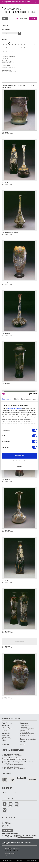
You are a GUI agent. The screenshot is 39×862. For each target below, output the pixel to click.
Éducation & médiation (28, 739)
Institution (5, 744)
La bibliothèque (24, 725)
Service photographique (27, 729)
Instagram (16, 806)
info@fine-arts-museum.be (25, 837)
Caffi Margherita (9, 70)
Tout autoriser (19, 455)
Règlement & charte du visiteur (8, 739)
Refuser (19, 466)
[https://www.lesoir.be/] (21, 778)
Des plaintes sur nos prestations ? (13, 848)
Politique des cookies (10, 856)
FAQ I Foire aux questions (7, 724)
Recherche (24, 723)
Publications (23, 727)
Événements (5, 735)
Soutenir (23, 742)
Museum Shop (6, 737)
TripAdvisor (4, 812)
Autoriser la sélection (19, 461)
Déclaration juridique (10, 853)
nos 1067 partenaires (14, 408)
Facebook (4, 806)
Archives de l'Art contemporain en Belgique (27, 732)
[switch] (34, 435)
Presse (22, 744)
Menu (5, 18)
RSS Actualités (6, 825)
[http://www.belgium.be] (12, 780)
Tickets (34, 18)
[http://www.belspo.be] (5, 780)
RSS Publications (7, 827)
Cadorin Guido (8, 66)
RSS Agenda (5, 822)
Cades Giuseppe (8, 61)
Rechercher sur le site (3, 792)
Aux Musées (6, 733)
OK (19, 33)
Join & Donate (23, 18)
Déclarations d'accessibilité (11, 850)
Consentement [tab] (6, 399)
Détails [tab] (16, 399)
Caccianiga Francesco (8, 57)
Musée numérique (25, 735)
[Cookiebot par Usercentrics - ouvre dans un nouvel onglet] (29, 394)
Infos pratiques (7, 728)
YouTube (10, 806)
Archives (22, 730)
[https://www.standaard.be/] (32, 779)
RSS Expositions (6, 823)
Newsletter (8, 830)
